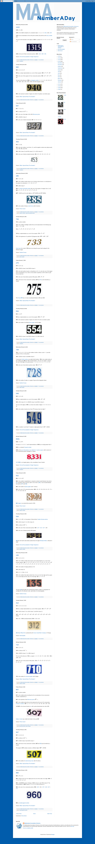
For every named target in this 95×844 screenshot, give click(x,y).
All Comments (74, 41)
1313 (45, 32)
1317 (51, 32)
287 (22, 483)
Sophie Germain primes (43, 519)
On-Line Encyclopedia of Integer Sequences (29, 56)
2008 (59, 89)
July (59, 71)
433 (40, 53)
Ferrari (19, 297)
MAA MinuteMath (61, 49)
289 (26, 483)
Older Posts (49, 813)
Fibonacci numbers (20, 703)
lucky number (49, 35)
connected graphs (29, 676)
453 (17, 142)
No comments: (41, 59)
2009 (59, 87)
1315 (18, 27)
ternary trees (30, 760)
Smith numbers (25, 359)
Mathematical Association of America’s (71, 26)
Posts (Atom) (24, 815)
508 (40, 743)
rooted (26, 760)
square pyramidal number (25, 188)
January (59, 81)
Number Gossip (23, 252)
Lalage (18, 503)
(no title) (59, 116)
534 (17, 516)
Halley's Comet (19, 719)
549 (17, 393)
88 (64, 102)
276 (40, 279)
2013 (59, 59)
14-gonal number (27, 447)
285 (17, 176)
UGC (17, 462)
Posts (72, 39)
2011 (59, 84)
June (59, 73)
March (59, 78)
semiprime (21, 61)
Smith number (21, 387)
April (59, 76)
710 (17, 645)
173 (17, 788)
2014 (59, 57)
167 (49, 787)
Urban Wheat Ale (20, 632)
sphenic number (22, 213)
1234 (65, 95)
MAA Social (60, 50)
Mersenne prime (36, 114)
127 (38, 527)
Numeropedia (22, 635)
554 (17, 311)
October (59, 66)
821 (17, 482)
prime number (21, 256)
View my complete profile (28, 828)
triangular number (35, 80)
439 (42, 53)
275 (17, 263)
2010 (59, 85)
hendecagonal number (24, 802)
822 (17, 476)
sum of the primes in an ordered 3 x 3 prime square (32, 450)
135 (17, 555)
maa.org (72, 826)
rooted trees (30, 206)
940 (17, 67)
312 (17, 603)
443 (45, 53)
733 (17, 219)
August (59, 69)
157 (43, 787)
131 (41, 527)
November (60, 64)
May (59, 75)
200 (65, 109)
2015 (59, 56)
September (60, 68)
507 (17, 732)
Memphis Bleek (43, 540)
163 (46, 787)
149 (38, 787)
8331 (18, 439)
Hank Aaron (18, 248)
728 (17, 350)
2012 (59, 61)
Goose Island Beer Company (40, 632)
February (60, 80)
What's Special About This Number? (27, 96)
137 (43, 527)
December (60, 62)
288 (39, 482)
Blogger (52, 834)
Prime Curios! (22, 208)
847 (17, 106)
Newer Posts (18, 813)
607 (17, 690)
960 (17, 773)
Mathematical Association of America (61, 46)
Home (34, 813)
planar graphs (32, 322)
